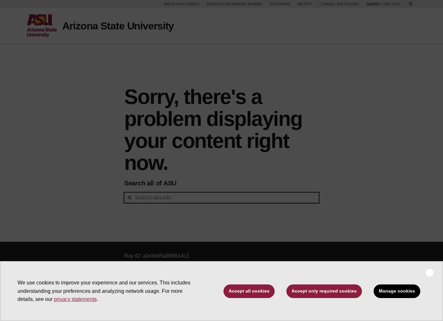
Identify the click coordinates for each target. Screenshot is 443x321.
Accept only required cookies (324, 290)
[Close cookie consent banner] (429, 272)
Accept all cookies (249, 290)
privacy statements (75, 299)
